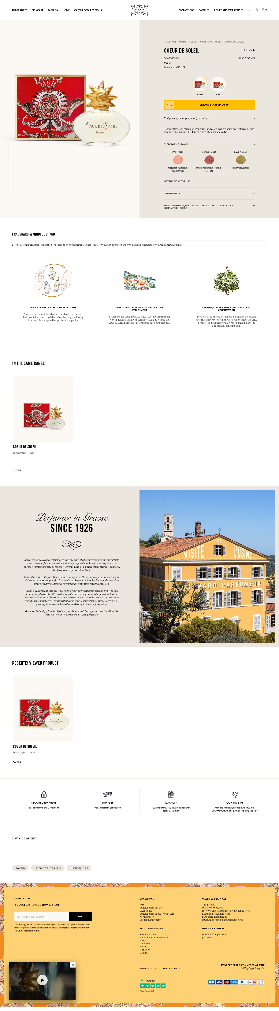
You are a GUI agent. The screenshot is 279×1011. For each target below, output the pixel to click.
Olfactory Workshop (212, 907)
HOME (66, 10)
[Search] (250, 10)
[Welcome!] (139, 9)
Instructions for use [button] (177, 181)
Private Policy (147, 917)
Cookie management (150, 920)
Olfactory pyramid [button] (176, 144)
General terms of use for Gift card (157, 914)
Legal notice (146, 910)
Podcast (143, 946)
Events (143, 940)
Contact (144, 952)
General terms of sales (151, 907)
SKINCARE (37, 10)
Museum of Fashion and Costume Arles (222, 920)
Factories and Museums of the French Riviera (226, 910)
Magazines (145, 949)
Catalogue (145, 943)
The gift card (208, 904)
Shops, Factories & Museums (154, 937)
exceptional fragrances (48, 867)
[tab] (209, 144)
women (20, 867)
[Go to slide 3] (254, 118)
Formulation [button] (172, 193)
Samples (204, 10)
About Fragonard (148, 934)
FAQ (142, 904)
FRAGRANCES (19, 10)
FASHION (53, 10)
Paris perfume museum (214, 917)
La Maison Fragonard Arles (216, 914)
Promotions (186, 10)
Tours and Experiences (228, 10)
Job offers (207, 937)
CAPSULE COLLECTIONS (88, 10)
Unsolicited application (214, 934)
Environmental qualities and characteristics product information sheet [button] (198, 206)
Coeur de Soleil (79, 867)
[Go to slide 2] (251, 118)
